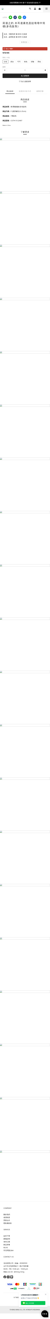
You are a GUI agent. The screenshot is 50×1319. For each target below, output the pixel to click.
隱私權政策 (7, 1223)
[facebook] (15, 17)
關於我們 (6, 1214)
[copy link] (24, 17)
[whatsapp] (20, 17)
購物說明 (6, 1239)
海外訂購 (6, 1242)
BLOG (5, 1247)
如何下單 (6, 1236)
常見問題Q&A (8, 1250)
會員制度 (6, 1217)
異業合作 (6, 1220)
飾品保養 (6, 1244)
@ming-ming (19, 1272)
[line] (10, 17)
